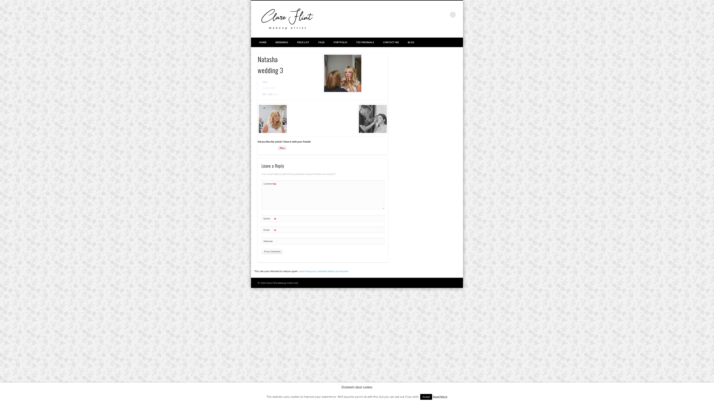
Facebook (430, 15)
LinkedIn (445, 15)
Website (268, 241)
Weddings (281, 42)
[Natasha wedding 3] (343, 73)
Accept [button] (426, 396)
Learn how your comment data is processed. (324, 271)
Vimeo (437, 15)
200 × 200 (267, 94)
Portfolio (340, 42)
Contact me (391, 42)
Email (269, 230)
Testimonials (365, 42)
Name (269, 219)
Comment (269, 184)
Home (262, 42)
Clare (265, 82)
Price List (303, 42)
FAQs (321, 42)
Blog (411, 42)
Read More (440, 396)
